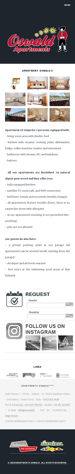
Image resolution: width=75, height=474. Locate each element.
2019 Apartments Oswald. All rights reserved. (39, 462)
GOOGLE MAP (51, 399)
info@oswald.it (26, 410)
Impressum (11, 415)
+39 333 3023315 (61, 404)
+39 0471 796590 (33, 404)
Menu (67, 5)
